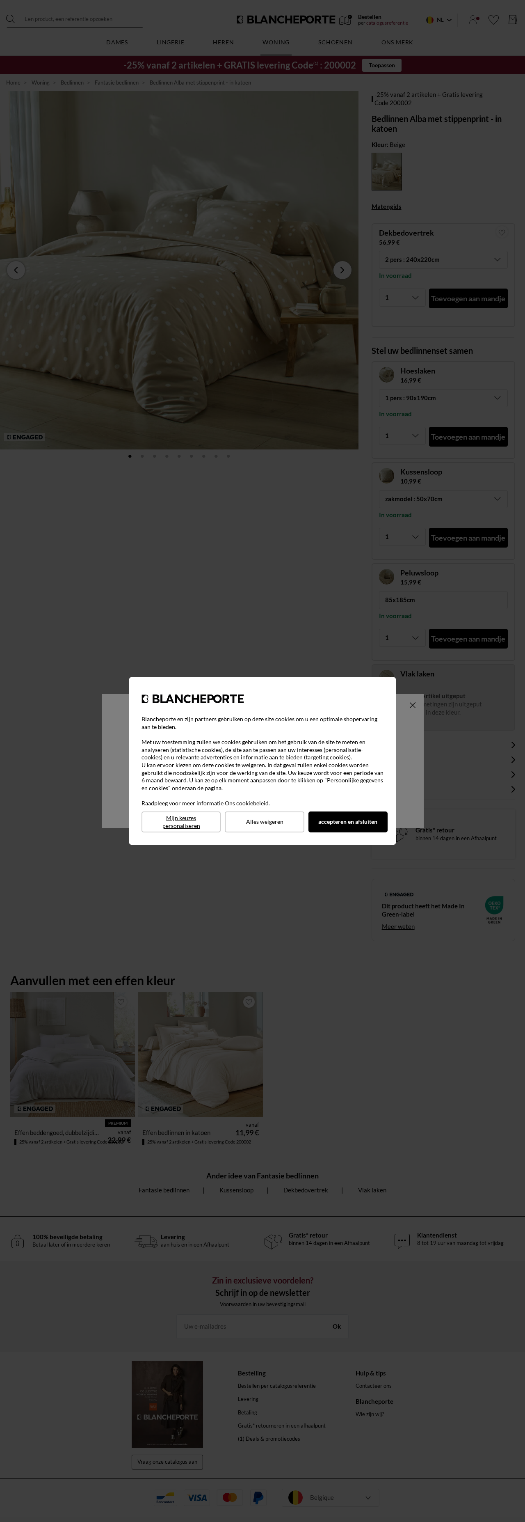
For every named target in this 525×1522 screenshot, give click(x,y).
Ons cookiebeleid (247, 803)
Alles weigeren (264, 821)
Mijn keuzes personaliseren (181, 821)
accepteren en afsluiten (347, 821)
